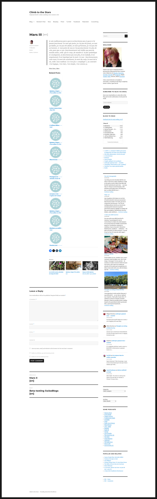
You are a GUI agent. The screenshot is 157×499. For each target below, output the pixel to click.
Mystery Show (108, 413)
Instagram (117, 75)
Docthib (108, 355)
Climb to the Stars (40, 12)
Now (49, 22)
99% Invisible (108, 433)
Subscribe (106, 107)
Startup (106, 431)
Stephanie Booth (34, 45)
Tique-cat (106, 194)
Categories (106, 389)
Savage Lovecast (108, 416)
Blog (30, 22)
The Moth (106, 437)
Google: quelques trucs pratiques (112, 161)
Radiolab (106, 428)
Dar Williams (107, 460)
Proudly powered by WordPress (48, 492)
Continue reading (108, 192)
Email (31, 332)
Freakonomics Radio (109, 418)
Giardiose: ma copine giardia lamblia (113, 166)
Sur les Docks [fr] (108, 445)
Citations (35, 52)
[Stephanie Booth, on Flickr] (115, 57)
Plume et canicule (108, 254)
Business (106, 157)
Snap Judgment (108, 438)
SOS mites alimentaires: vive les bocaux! (114, 154)
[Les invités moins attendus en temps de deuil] (57, 265)
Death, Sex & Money (109, 423)
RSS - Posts (107, 479)
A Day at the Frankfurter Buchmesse (113, 471)
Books (31, 50)
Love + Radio (107, 426)
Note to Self (107, 443)
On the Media (107, 414)
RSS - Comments (108, 481)
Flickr (62, 22)
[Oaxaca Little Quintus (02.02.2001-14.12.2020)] (90, 265)
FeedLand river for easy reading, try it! (113, 119)
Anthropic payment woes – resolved (113, 163)
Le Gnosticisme (108, 156)
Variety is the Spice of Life (111, 459)
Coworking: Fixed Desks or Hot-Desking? (115, 164)
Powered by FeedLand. (113, 142)
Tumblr (68, 22)
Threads (110, 75)
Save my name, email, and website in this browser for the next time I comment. (52, 348)
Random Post (41, 22)
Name (31, 324)
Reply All (106, 430)
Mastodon (85, 22)
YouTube (105, 75)
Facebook (77, 22)
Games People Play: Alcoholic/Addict (113, 457)
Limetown (107, 440)
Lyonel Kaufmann (111, 370)
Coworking (94, 22)
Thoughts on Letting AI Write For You (114, 290)
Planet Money (107, 425)
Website (32, 340)
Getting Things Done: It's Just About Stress (115, 462)
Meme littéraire (108, 466)
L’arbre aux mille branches (111, 215)
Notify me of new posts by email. (40, 356)
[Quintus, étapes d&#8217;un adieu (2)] (73, 265)
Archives (105, 399)
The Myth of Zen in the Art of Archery (114, 464)
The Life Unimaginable (110, 176)
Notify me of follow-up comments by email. (42, 353)
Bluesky (55, 22)
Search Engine (108, 159)
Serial (105, 421)
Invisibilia (106, 419)
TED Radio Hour (108, 442)
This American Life (109, 435)
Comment (33, 299)
